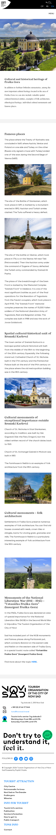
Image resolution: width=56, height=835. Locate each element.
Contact (8, 830)
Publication (9, 811)
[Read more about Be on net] (48, 2)
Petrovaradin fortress (14, 789)
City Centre (9, 786)
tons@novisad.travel (20, 711)
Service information (13, 814)
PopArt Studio (21, 770)
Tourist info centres (13, 808)
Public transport (11, 820)
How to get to (10, 817)
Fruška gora (9, 795)
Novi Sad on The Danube (15, 792)
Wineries (8, 798)
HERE (34, 661)
